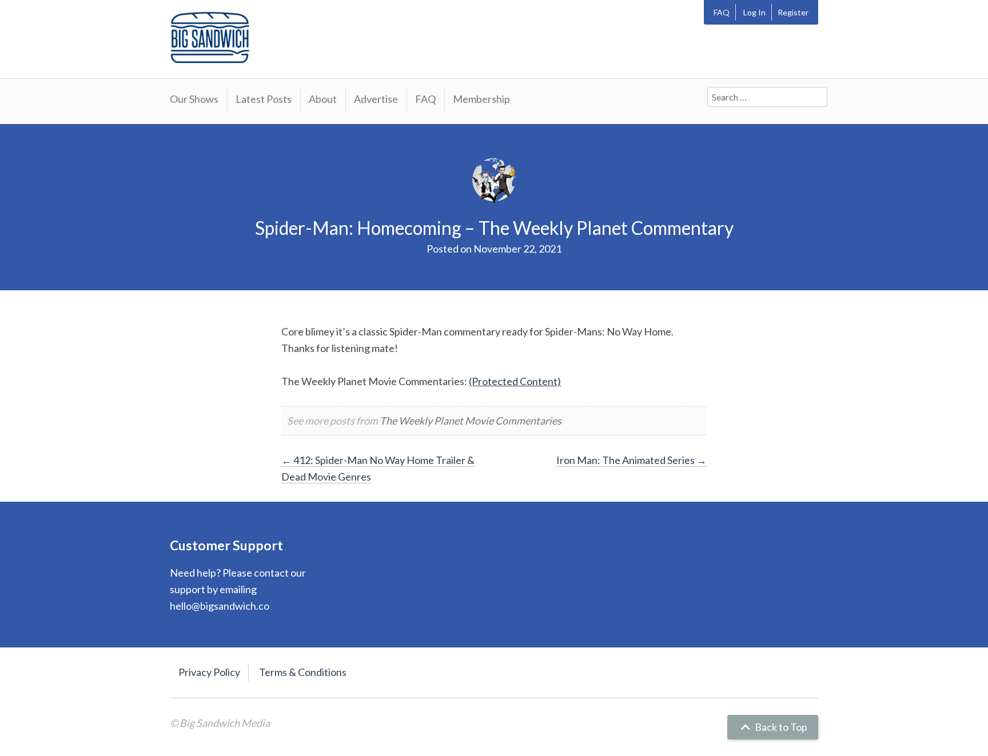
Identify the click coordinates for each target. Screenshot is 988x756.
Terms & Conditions (302, 672)
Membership (481, 99)
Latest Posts (264, 99)
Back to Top (780, 727)
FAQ (722, 12)
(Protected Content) (515, 381)
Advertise (376, 99)
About (323, 99)
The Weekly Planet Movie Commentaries (470, 420)
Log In (754, 12)
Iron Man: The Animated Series (631, 460)
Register (793, 12)
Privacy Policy (209, 672)
